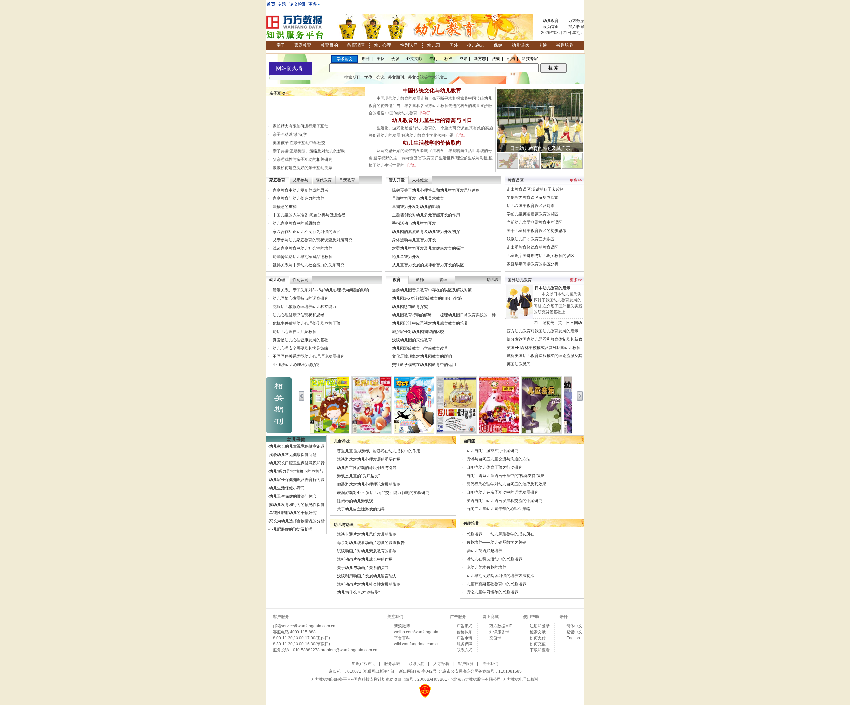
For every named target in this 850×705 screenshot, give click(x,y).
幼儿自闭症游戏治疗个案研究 (492, 450)
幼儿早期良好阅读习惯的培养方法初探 (500, 575)
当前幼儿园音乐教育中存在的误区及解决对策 (432, 290)
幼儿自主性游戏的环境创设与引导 (367, 467)
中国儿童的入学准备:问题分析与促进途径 (309, 215)
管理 (443, 279)
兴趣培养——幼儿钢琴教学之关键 (496, 542)
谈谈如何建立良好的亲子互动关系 (302, 163)
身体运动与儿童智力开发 (414, 240)
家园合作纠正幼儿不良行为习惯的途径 (306, 231)
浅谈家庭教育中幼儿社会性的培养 (302, 248)
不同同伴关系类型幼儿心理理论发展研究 (308, 356)
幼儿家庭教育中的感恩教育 (296, 223)
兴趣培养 (564, 45)
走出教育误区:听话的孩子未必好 (535, 189)
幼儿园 (433, 45)
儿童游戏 (342, 441)
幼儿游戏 (520, 45)
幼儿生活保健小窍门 (287, 488)
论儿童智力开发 (406, 256)
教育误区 (356, 45)
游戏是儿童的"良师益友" (358, 476)
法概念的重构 (285, 206)
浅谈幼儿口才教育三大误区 (530, 239)
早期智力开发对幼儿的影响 (416, 206)
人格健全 (420, 180)
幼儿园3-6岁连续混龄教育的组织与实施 (427, 298)
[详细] (425, 113)
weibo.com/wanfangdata (416, 632)
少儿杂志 (475, 45)
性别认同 (409, 45)
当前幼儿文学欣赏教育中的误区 (534, 222)
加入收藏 (576, 26)
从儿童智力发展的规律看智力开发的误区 (428, 265)
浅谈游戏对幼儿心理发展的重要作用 (369, 459)
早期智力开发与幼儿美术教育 (418, 198)
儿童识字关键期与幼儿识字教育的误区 (540, 255)
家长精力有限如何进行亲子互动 (300, 121)
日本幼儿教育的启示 (552, 288)
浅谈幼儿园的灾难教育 (412, 340)
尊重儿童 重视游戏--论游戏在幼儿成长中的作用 (378, 451)
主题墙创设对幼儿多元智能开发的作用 (426, 215)
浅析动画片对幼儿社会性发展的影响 (369, 584)
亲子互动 (277, 93)
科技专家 (530, 58)
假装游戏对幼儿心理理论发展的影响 (369, 484)
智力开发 (397, 180)
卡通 (542, 45)
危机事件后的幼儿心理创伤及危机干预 (306, 323)
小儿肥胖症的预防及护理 (291, 529)
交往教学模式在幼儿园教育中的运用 (424, 364)
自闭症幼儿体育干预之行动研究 (494, 467)
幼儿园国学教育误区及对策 (530, 205)
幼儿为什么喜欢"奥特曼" (358, 592)
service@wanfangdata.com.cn (308, 626)
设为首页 (551, 26)
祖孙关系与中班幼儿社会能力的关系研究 (308, 265)
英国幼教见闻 (519, 364)
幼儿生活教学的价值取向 (432, 143)
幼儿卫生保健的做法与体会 (293, 496)
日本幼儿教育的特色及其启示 (540, 148)
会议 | (396, 58)
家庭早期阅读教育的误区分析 (532, 264)
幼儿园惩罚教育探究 (410, 306)
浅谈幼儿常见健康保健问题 (293, 454)
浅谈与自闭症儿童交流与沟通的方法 (498, 459)
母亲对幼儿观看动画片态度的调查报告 (371, 542)
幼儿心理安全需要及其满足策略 (300, 348)
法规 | (497, 58)
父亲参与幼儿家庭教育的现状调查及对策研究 (312, 240)
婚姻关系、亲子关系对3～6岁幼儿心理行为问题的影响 (321, 290)
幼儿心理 (382, 45)
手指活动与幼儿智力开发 (414, 223)
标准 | (449, 58)
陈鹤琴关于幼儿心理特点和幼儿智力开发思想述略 (436, 190)
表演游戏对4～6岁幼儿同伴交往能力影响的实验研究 (383, 492)
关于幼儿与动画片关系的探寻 (363, 567)
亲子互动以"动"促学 (290, 130)
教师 (420, 279)
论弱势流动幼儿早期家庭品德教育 (302, 256)
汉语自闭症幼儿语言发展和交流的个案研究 (504, 500)
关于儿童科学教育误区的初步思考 (536, 230)
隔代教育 (324, 180)
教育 (397, 279)
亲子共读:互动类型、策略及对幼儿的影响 (309, 146)
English (573, 638)
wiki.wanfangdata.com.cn (417, 644)
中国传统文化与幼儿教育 (432, 90)
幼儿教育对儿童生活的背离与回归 (432, 120)
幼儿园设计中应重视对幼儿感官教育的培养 (430, 323)
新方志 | (481, 58)
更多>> (576, 180)
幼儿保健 (296, 439)
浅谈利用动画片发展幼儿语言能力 (367, 576)
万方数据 (576, 20)
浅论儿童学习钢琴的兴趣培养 (492, 592)
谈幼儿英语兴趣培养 (484, 550)
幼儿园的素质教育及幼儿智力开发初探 (426, 231)
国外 (453, 45)
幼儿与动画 (344, 524)
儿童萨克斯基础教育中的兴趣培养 (496, 584)
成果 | (464, 58)
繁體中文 (574, 632)
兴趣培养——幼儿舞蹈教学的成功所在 (500, 534)
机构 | (512, 58)
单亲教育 (347, 180)
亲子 (280, 45)
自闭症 (469, 441)
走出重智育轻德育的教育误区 (532, 247)
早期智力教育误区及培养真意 (532, 197)
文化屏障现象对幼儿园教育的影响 (422, 356)
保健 (498, 45)
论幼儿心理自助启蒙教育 (294, 331)
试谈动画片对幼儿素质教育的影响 (367, 551)
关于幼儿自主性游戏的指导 (361, 509)
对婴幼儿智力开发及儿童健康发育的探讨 (428, 248)
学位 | (382, 58)
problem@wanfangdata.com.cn (349, 650)
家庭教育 (302, 45)
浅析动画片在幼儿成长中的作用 (365, 559)
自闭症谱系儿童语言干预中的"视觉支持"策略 (506, 475)
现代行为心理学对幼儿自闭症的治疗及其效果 (506, 484)
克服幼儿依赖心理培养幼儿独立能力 (304, 306)
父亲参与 (300, 180)
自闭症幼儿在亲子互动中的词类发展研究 (502, 492)
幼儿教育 (551, 20)
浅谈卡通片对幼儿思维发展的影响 (367, 534)
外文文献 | (415, 58)
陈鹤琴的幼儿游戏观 (355, 501)
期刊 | (367, 58)
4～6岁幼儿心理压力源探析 (297, 364)
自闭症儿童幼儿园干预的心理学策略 (498, 509)
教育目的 (329, 45)
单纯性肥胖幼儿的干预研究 (293, 512)
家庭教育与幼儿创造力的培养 (298, 198)
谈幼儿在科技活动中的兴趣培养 (494, 559)
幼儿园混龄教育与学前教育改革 (420, 348)
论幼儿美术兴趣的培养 (486, 567)
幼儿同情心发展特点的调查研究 (300, 298)
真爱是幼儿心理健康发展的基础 (300, 340)
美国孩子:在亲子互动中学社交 (299, 138)
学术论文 (346, 59)
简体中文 (574, 626)
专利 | (434, 58)
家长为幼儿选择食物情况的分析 (297, 521)
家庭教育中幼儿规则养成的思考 (300, 190)
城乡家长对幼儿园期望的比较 (418, 331)
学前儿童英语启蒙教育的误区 (532, 214)
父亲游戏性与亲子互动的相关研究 (302, 155)
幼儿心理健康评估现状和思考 (298, 315)
